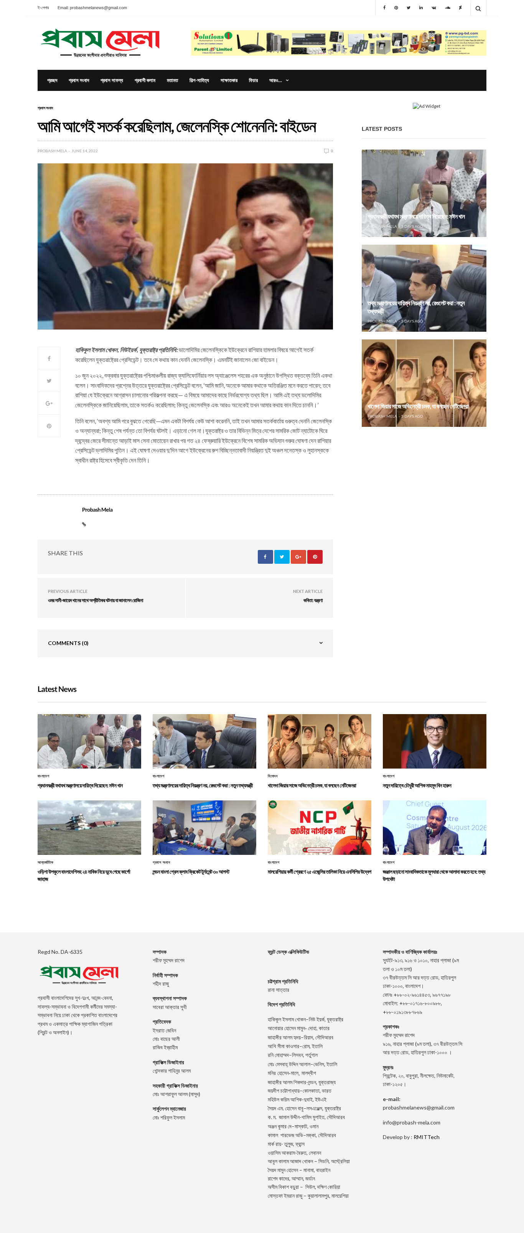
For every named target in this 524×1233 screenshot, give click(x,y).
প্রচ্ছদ (52, 80)
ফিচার (253, 80)
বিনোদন (272, 776)
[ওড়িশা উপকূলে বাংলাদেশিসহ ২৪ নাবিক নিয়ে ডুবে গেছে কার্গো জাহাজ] (89, 827)
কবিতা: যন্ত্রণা (313, 600)
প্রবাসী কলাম (145, 80)
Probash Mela (52, 150)
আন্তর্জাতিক (45, 862)
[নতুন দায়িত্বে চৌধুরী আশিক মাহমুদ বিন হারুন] (434, 741)
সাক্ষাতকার (229, 80)
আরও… (275, 80)
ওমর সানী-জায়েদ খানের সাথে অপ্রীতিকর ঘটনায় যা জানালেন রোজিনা (95, 600)
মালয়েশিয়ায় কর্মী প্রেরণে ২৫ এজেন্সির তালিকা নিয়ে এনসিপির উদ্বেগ (319, 871)
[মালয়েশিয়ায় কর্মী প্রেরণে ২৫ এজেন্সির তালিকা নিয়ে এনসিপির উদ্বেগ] (319, 827)
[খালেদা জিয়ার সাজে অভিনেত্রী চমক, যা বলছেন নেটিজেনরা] (424, 383)
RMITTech (427, 1137)
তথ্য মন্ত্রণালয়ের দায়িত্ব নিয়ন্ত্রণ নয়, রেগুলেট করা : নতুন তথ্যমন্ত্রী (203, 785)
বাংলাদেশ (43, 776)
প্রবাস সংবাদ (79, 80)
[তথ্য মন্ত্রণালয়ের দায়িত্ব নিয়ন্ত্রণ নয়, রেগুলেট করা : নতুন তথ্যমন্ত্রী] (424, 288)
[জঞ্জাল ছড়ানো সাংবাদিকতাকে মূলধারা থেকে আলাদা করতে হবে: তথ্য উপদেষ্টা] (434, 827)
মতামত (172, 80)
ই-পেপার (43, 7)
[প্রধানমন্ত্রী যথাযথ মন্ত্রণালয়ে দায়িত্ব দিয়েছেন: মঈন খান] (424, 193)
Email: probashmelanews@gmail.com (92, 7)
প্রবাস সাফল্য (112, 80)
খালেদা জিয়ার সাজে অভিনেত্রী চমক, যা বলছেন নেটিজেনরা (417, 406)
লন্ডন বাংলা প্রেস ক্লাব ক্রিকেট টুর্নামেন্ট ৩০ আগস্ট (191, 871)
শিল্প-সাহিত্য (199, 80)
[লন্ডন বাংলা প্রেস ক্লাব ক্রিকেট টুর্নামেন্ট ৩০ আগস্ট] (204, 827)
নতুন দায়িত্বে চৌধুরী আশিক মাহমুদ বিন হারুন (417, 785)
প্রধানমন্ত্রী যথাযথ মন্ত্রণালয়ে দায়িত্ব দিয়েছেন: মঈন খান (416, 216)
